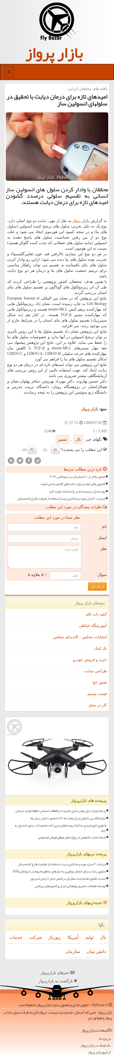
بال (78, 439)
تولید (89, 937)
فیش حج (100, 682)
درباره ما (105, 1039)
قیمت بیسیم (97, 694)
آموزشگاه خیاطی (93, 626)
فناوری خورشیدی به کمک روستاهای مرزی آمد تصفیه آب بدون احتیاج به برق (60, 827)
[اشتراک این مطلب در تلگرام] (38, 460)
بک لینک (100, 648)
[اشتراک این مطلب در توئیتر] (20, 460)
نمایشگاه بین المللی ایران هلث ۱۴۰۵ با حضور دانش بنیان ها (68, 818)
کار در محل (97, 705)
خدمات (15, 937)
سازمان (73, 951)
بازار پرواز (54, 52)
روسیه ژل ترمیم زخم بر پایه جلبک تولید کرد (77, 491)
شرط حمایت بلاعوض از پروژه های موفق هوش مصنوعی (72, 837)
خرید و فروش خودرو (90, 660)
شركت (35, 937)
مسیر (62, 439)
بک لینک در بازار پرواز (96, 1045)
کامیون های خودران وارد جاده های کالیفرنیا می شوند (72, 484)
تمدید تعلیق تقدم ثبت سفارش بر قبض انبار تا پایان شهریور (68, 878)
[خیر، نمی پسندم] (32, 450)
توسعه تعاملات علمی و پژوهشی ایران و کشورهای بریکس (70, 886)
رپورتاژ (54, 937)
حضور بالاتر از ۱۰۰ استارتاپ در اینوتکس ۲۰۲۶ (77, 477)
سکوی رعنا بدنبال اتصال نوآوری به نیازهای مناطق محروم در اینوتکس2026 (59, 871)
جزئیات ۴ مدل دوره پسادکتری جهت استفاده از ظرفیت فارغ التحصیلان (61, 498)
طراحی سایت (95, 671)
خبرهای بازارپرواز (55, 973)
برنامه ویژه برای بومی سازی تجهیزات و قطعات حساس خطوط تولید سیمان (60, 811)
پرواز (76, 221)
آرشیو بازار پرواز (99, 1052)
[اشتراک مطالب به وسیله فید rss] (11, 460)
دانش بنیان (96, 951)
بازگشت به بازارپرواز (56, 981)
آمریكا (73, 937)
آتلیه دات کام (96, 614)
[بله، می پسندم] (55, 450)
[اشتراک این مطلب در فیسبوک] (29, 460)
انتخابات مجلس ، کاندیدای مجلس (80, 637)
